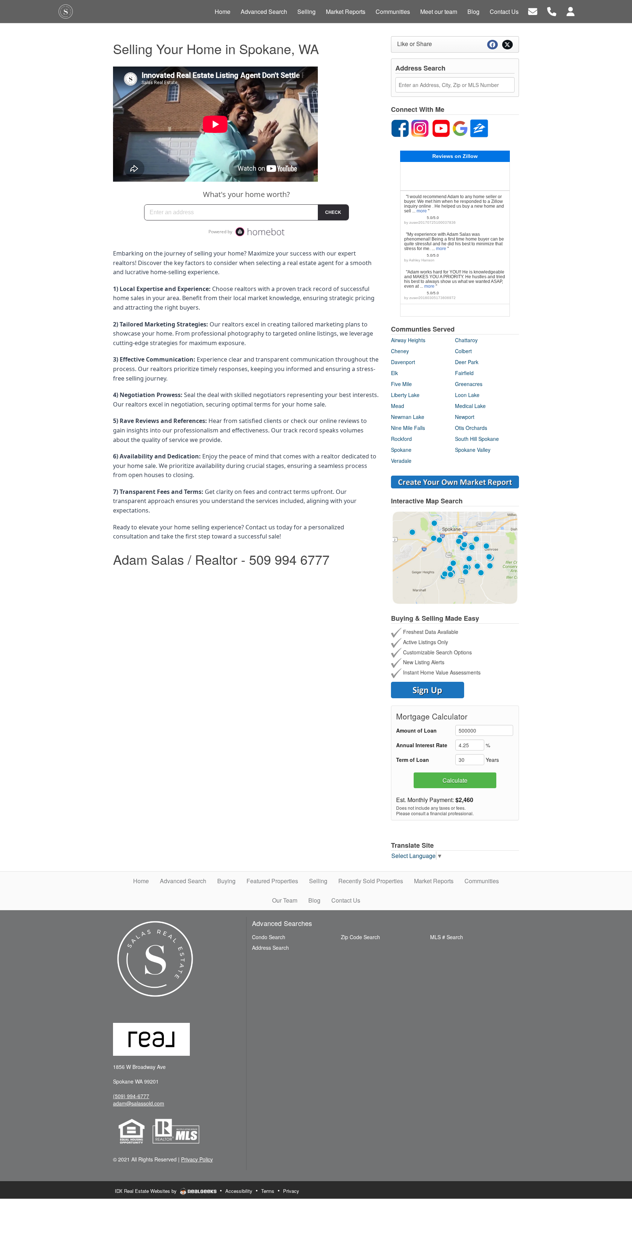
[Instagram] (420, 127)
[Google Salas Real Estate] (460, 127)
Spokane (401, 449)
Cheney (400, 351)
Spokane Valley (472, 449)
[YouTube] (441, 127)
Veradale (401, 460)
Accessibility (238, 1190)
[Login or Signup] (571, 11)
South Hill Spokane (477, 438)
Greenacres (468, 384)
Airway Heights (408, 340)
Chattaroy (466, 340)
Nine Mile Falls (408, 427)
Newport (464, 416)
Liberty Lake (405, 394)
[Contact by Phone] (551, 11)
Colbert (463, 351)
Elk (394, 373)
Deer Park (466, 362)
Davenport (403, 362)
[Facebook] (400, 127)
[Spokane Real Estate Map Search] (455, 556)
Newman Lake (407, 416)
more (422, 210)
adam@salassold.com (138, 1103)
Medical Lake (470, 405)
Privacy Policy (197, 1159)
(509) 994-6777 (131, 1096)
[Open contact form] (532, 11)
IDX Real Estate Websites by (146, 1190)
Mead (397, 405)
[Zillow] (479, 127)
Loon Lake (467, 394)
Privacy (291, 1190)
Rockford (401, 438)
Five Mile (401, 384)
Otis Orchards (471, 427)
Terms (267, 1190)
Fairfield (464, 373)
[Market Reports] (455, 481)
